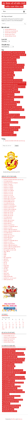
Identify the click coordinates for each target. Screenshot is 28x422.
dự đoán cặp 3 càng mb (9, 196)
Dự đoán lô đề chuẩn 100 (9, 248)
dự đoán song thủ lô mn (9, 243)
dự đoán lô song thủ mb (9, 204)
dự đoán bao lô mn (8, 234)
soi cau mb (20, 97)
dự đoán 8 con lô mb (8, 195)
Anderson (20, 419)
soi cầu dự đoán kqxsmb (7, 99)
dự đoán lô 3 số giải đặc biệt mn (11, 240)
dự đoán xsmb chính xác (7, 72)
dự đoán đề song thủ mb (10, 32)
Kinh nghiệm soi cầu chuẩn (10, 250)
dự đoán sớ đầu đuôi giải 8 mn (10, 245)
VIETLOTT (6, 259)
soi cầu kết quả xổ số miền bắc (9, 104)
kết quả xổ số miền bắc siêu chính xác (10, 92)
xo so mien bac (5, 125)
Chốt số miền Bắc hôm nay (8, 54)
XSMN (12, 130)
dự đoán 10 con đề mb (9, 190)
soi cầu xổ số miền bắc (19, 117)
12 (6, 324)
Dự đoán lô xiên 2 (6, 70)
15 (16, 324)
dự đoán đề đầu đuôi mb (10, 29)
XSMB (5, 253)
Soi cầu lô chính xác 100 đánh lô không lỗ (11, 107)
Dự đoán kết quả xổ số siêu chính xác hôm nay (12, 67)
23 (19, 326)
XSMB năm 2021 (6, 130)
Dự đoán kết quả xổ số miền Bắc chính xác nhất (13, 65)
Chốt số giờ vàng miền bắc (18, 52)
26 (6, 327)
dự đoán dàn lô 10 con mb (9, 198)
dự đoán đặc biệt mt (8, 221)
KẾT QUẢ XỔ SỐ (7, 257)
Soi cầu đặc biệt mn (8, 232)
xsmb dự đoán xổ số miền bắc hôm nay (11, 127)
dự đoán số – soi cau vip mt (10, 278)
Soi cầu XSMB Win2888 (7, 117)
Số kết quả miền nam (8, 279)
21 (13, 326)
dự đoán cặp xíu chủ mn (9, 236)
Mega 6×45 (6, 260)
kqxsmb (15, 89)
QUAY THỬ (6, 273)
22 (16, 326)
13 (9, 324)
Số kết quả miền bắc (8, 276)
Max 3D (5, 262)
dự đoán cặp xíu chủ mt (9, 220)
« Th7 (3, 329)
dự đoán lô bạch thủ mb (9, 207)
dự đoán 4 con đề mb (8, 186)
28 (13, 327)
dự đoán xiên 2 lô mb (10, 34)
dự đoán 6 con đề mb (8, 187)
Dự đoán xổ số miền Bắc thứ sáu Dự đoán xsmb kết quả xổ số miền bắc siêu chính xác (14, 83)
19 (6, 326)
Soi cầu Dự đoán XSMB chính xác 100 (10, 102)
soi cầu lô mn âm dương (18, 109)
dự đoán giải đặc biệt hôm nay (9, 60)
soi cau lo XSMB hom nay (8, 94)
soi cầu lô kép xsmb (6, 109)
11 (2, 324)
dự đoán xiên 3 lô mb (8, 212)
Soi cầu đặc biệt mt (8, 217)
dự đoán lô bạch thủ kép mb (10, 209)
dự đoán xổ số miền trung (8, 86)
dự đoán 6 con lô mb (8, 193)
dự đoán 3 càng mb (8, 184)
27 (9, 327)
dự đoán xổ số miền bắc (7, 77)
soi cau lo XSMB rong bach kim (9, 97)
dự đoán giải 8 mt (7, 223)
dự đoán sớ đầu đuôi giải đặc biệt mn (12, 246)
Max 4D (5, 264)
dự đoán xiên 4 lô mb (8, 215)
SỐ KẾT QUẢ (6, 275)
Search (16, 145)
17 (23, 324)
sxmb (9, 119)
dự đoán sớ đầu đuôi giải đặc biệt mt (12, 231)
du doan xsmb (16, 57)
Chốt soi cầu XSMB (6, 52)
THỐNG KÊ (6, 267)
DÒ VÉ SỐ (6, 270)
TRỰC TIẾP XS (7, 251)
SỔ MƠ (5, 271)
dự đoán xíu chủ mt (8, 228)
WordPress (13, 419)
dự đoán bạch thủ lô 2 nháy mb (11, 182)
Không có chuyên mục (7, 89)
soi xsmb (4, 119)
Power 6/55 (6, 265)
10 (23, 322)
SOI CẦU (6, 268)
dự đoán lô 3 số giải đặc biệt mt (11, 226)
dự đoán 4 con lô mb (8, 192)
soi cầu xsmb (5, 112)
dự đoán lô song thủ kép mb (11, 31)
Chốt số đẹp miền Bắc (20, 54)
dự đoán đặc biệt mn (8, 237)
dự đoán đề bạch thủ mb (10, 36)
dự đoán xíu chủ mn (8, 242)
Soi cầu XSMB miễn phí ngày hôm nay (10, 114)
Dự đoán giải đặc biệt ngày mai (9, 62)
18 (2, 326)
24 (23, 326)
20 (9, 326)
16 (19, 324)
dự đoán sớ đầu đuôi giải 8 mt (10, 229)
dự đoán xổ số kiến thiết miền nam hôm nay (15, 140)
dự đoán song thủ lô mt (9, 225)
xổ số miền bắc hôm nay (7, 132)
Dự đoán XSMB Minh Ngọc (8, 75)
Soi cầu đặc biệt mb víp (9, 203)
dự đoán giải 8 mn (8, 239)
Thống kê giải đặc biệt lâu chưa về (10, 122)
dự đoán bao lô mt (8, 218)
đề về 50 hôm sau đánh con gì (9, 135)
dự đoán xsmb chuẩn (16, 70)
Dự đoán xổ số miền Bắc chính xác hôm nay (12, 80)
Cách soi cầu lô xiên (6, 57)
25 (2, 327)
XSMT (16, 130)
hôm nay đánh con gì (20, 86)
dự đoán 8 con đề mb (8, 189)
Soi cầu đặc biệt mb (8, 181)
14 (13, 324)
